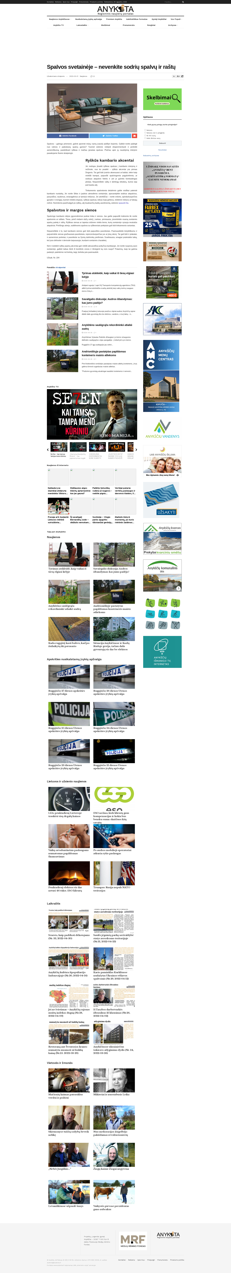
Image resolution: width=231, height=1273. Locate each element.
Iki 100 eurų (151, 136)
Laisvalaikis (82, 25)
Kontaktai (50, 2)
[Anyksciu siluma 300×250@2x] (162, 461)
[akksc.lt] (162, 613)
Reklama (58, 2)
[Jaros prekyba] (162, 218)
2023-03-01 (73, 76)
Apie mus (66, 2)
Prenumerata (83, 2)
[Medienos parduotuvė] (162, 251)
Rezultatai (162, 150)
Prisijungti (74, 2)
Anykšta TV (58, 25)
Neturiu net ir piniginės (156, 133)
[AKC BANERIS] (162, 319)
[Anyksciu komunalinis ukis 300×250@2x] (162, 575)
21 (96, 307)
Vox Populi (175, 19)
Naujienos (83, 76)
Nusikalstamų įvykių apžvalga (88, 19)
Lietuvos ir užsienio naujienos (66, 781)
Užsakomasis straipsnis (56, 76)
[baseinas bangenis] (161, 500)
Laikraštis (53, 903)
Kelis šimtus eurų (153, 138)
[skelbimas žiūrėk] (162, 99)
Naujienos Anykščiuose (59, 19)
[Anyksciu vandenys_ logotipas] (162, 428)
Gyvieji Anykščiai (159, 19)
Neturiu (149, 130)
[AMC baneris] (161, 376)
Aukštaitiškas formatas (136, 19)
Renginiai (151, 25)
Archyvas (172, 25)
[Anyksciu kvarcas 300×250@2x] (162, 539)
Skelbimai (105, 25)
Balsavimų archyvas (151, 155)
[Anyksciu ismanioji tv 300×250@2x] (162, 652)
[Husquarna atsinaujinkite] (162, 282)
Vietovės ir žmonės (59, 1063)
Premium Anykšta (114, 19)
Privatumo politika (96, 2)
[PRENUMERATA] (162, 178)
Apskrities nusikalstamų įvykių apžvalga (74, 659)
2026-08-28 (87, 281)
